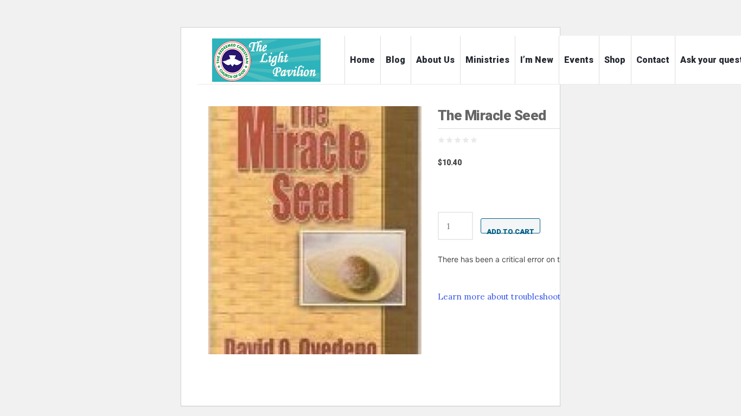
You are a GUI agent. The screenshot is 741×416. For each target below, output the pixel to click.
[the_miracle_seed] (314, 230)
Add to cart (510, 230)
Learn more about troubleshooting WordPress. (529, 296)
